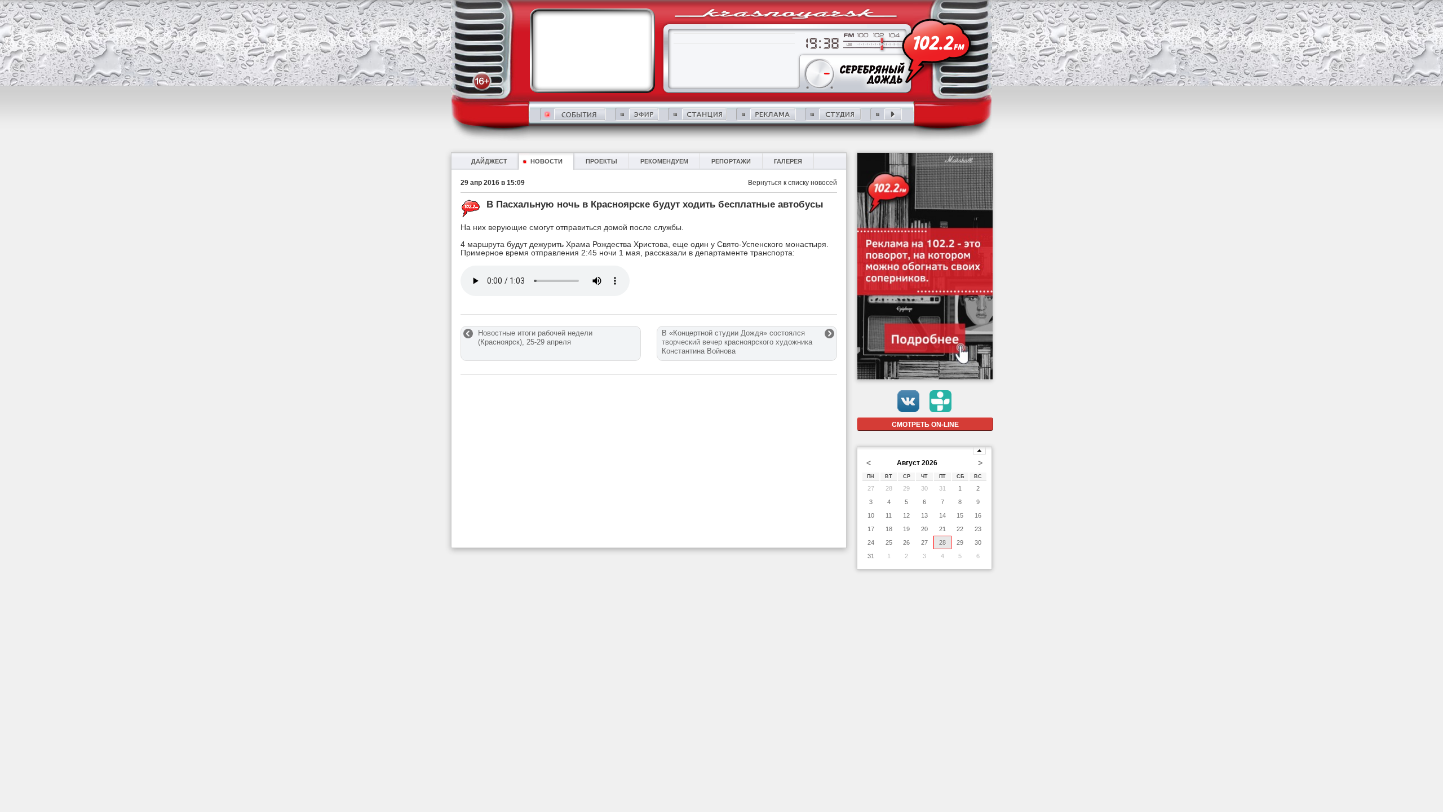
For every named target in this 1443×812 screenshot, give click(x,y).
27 (870, 488)
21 (942, 529)
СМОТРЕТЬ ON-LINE (925, 425)
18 (889, 529)
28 (889, 488)
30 (924, 488)
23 (978, 529)
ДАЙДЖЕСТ (489, 161)
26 (906, 542)
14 (942, 515)
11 (889, 515)
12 (906, 515)
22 (960, 529)
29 (906, 488)
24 (870, 542)
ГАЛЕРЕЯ (788, 161)
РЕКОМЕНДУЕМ (664, 161)
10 (870, 515)
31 (942, 488)
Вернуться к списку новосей (792, 183)
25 (889, 542)
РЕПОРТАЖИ (731, 161)
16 (978, 515)
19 (906, 529)
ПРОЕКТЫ (601, 161)
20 (924, 529)
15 (960, 515)
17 (870, 529)
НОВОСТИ (546, 161)
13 (924, 515)
